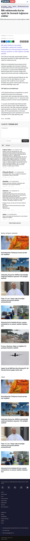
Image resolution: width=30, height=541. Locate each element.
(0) (9, 167)
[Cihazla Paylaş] (13, 41)
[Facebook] (2, 41)
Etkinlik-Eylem (4, 502)
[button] (23, 41)
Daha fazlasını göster (15, 223)
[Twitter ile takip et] (8, 487)
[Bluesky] (6, 41)
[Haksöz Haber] (8, 1)
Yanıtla (5, 167)
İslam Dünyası (4, 494)
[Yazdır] (21, 41)
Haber (9, 6)
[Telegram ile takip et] (27, 487)
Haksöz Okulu (4, 500)
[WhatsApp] (11, 41)
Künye (2, 523)
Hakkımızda (3, 512)
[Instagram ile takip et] (21, 487)
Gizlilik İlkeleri (4, 516)
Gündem (14, 6)
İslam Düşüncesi (4, 498)
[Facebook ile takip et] (2, 487)
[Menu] (27, 1)
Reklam (2, 520)
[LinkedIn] (9, 41)
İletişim (2, 514)
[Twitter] (4, 41)
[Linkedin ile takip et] (15, 487)
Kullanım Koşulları (5, 518)
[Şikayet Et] (26, 168)
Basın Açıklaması (4, 506)
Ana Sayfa (4, 6)
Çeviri (2, 496)
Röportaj (3, 504)
